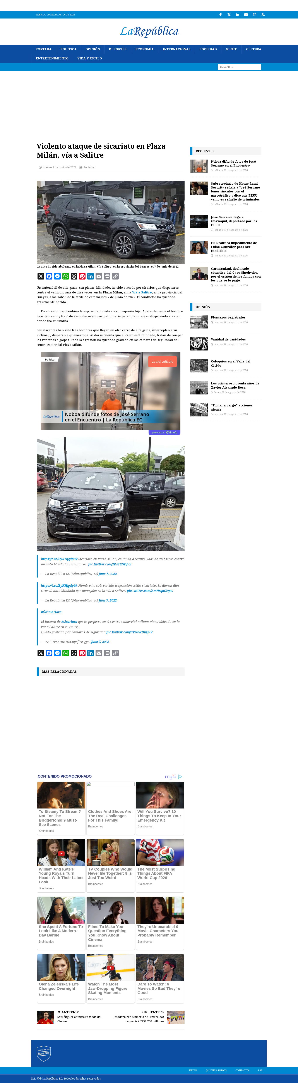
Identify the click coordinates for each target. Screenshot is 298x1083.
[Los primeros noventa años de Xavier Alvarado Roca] (199, 387)
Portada (43, 49)
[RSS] (263, 15)
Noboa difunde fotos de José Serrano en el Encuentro (233, 163)
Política (68, 49)
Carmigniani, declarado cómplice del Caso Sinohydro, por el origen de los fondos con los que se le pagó (236, 274)
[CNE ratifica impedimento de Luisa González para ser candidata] (199, 247)
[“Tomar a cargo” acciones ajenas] (199, 409)
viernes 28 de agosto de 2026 (231, 285)
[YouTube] (246, 15)
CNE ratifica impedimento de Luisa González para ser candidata (234, 247)
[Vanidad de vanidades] (199, 343)
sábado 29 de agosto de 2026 (231, 170)
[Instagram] (254, 15)
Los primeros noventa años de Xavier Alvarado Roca (235, 385)
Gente (231, 49)
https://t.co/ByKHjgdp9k (59, 559)
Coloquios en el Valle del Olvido (230, 363)
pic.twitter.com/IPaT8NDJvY (109, 564)
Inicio (193, 1070)
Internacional (177, 49)
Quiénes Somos (216, 1070)
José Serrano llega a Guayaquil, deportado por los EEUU (234, 221)
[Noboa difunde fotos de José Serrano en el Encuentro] (199, 166)
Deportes (118, 49)
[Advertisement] (149, 103)
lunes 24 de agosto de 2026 (229, 392)
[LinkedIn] (237, 15)
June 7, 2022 (108, 574)
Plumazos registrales (228, 317)
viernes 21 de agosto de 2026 (231, 414)
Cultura (253, 49)
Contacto (242, 1070)
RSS (260, 1070)
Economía (144, 49)
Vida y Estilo (89, 58)
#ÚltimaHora (51, 612)
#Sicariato (69, 622)
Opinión (93, 49)
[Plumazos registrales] (199, 321)
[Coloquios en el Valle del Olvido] (199, 365)
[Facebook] (220, 15)
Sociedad (208, 49)
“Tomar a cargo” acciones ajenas (232, 407)
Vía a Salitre (142, 292)
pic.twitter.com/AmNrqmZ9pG (150, 591)
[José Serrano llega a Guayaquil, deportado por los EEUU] (199, 221)
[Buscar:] (239, 66)
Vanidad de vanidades (228, 339)
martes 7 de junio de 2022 (59, 167)
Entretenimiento (52, 58)
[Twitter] (229, 15)
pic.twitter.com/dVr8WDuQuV (129, 632)
